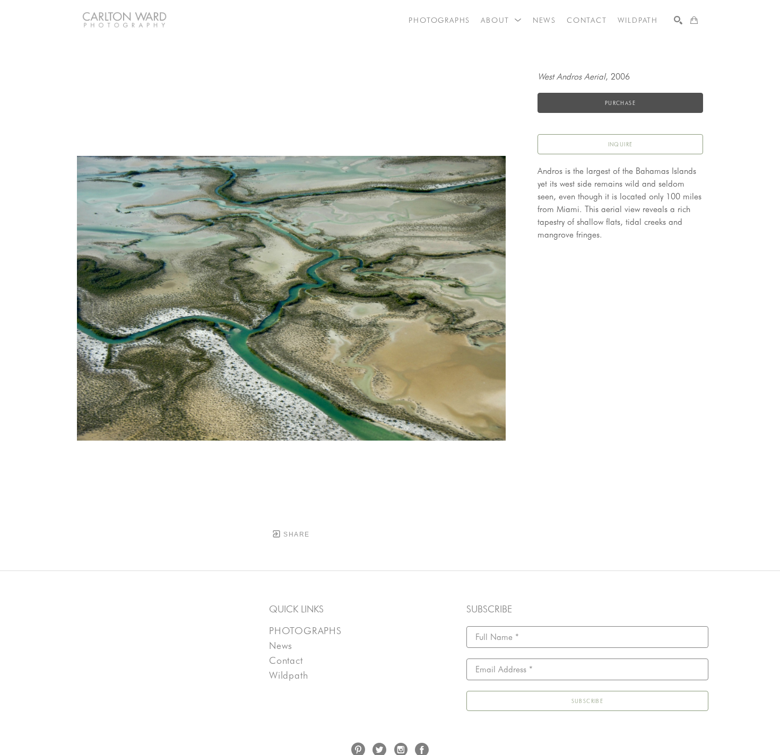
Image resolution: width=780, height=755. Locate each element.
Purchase (620, 103)
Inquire (620, 144)
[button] (501, 20)
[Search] (678, 20)
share (295, 534)
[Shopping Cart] (694, 20)
